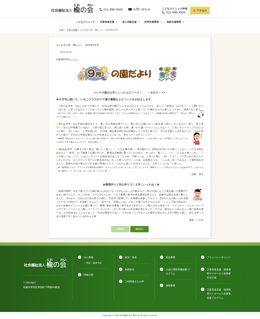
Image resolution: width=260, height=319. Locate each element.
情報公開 (88, 274)
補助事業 (170, 285)
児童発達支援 (107, 22)
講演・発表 (131, 257)
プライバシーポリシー (219, 257)
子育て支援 (72, 30)
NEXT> (140, 229)
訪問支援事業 (151, 22)
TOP (61, 30)
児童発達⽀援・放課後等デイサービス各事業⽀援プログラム (219, 293)
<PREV (120, 229)
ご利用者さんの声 (134, 281)
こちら (74, 59)
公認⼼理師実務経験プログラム (178, 271)
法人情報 (88, 257)
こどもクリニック (85, 22)
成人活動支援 (129, 22)
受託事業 (170, 257)
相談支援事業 (174, 22)
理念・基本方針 (94, 263)
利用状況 (129, 269)
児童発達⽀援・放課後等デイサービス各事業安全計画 (219, 273)
